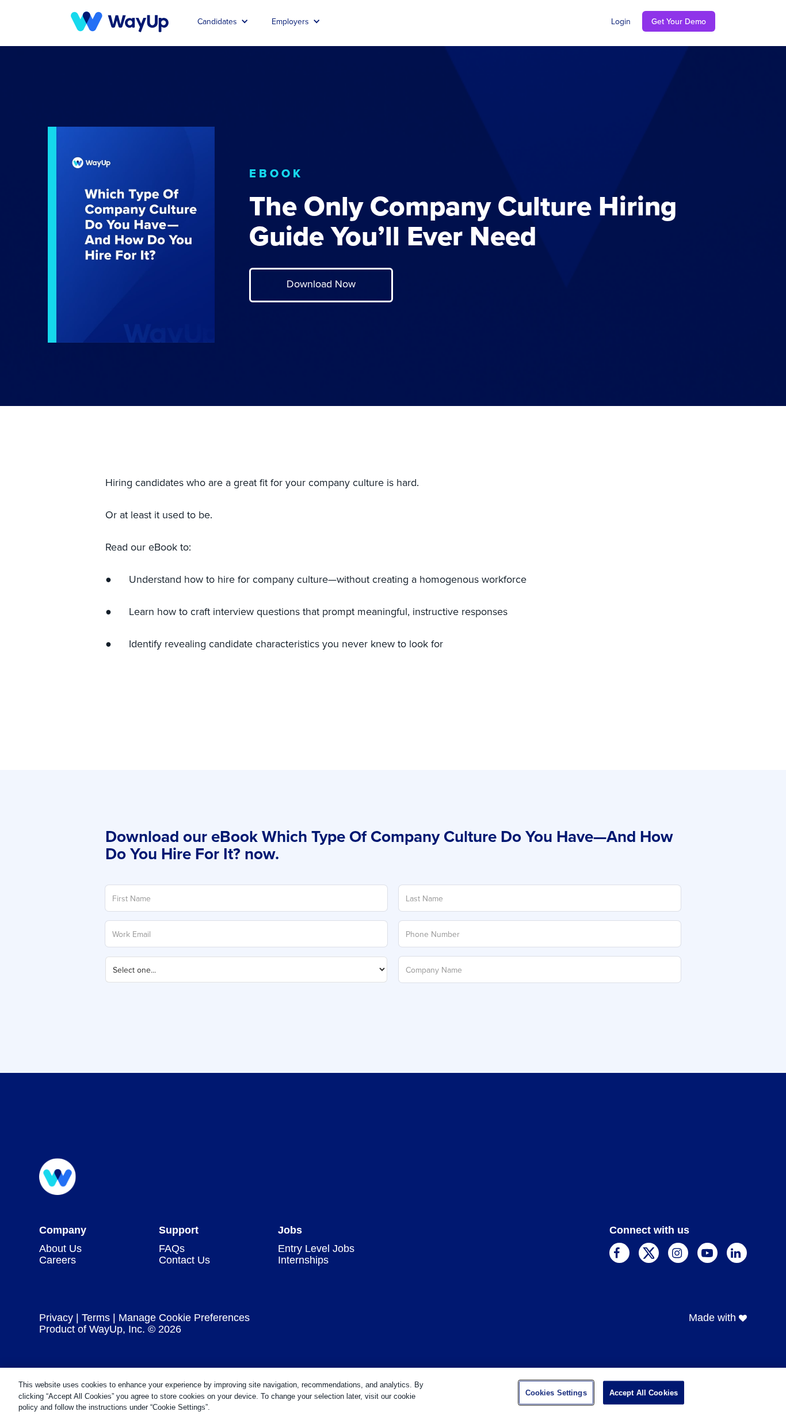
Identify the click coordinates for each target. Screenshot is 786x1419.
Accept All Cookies (643, 1392)
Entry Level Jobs (316, 1248)
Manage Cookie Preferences (184, 1317)
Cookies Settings (556, 1392)
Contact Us (184, 1260)
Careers (57, 1260)
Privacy (56, 1317)
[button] (223, 21)
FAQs (172, 1248)
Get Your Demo (678, 21)
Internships (303, 1260)
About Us (60, 1248)
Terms (96, 1317)
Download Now (321, 283)
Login (621, 21)
